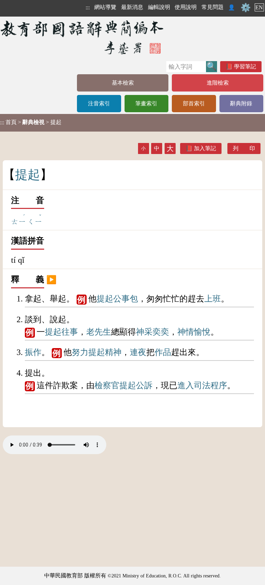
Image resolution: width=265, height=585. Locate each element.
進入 (185, 385)
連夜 (138, 352)
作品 (163, 352)
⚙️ (246, 7)
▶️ (51, 279)
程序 (218, 385)
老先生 (98, 331)
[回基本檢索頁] (82, 37)
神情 (185, 331)
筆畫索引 (146, 103)
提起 (105, 298)
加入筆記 (205, 148)
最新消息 (132, 7)
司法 (202, 385)
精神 (113, 352)
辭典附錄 (241, 103)
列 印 (244, 148)
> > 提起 (30, 122)
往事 (69, 331)
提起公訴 (136, 385)
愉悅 (202, 331)
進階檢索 (218, 83)
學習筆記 (245, 66)
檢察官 (107, 385)
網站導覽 (105, 7)
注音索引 (99, 103)
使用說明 (186, 7)
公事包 (125, 298)
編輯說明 (159, 7)
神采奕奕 (152, 331)
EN (259, 7)
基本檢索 (123, 83)
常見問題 (213, 7)
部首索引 (194, 103)
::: (88, 7)
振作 (33, 352)
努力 (80, 352)
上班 (212, 298)
